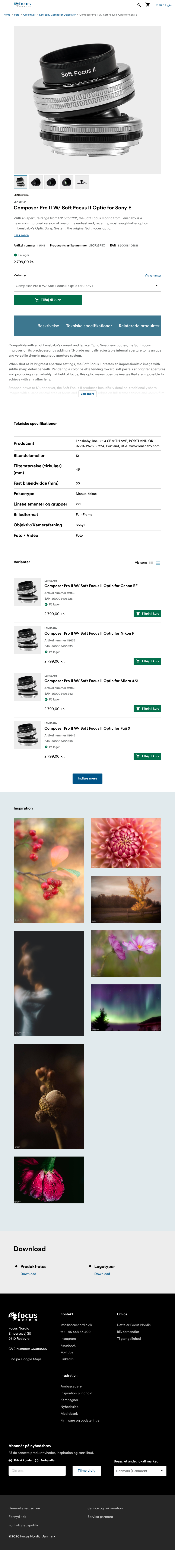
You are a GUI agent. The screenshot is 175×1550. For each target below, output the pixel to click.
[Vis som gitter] (151, 563)
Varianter (20, 275)
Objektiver (29, 14)
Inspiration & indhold (76, 1393)
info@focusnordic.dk (76, 1325)
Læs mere (21, 235)
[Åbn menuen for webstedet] (8, 5)
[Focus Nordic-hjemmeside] (22, 5)
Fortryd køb (17, 1517)
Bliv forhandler (128, 1332)
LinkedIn (66, 1359)
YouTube (66, 1352)
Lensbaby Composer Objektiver (57, 14)
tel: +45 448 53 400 (75, 1332)
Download (28, 1274)
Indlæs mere (87, 778)
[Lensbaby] (21, 195)
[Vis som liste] (158, 563)
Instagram (68, 1339)
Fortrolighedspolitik (23, 1525)
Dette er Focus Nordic (134, 1325)
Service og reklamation (105, 1508)
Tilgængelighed (129, 1339)
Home (6, 14)
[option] (20, 182)
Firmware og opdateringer (80, 1420)
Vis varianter (153, 275)
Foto (16, 14)
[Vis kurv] (147, 5)
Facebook (68, 1345)
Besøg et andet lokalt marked (136, 1461)
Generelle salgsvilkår (24, 1508)
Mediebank (69, 1414)
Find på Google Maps (25, 1359)
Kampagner (69, 1400)
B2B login (165, 5)
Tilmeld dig (87, 1470)
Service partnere (100, 1517)
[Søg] (139, 5)
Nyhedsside (69, 1407)
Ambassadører (71, 1386)
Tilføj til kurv (51, 300)
